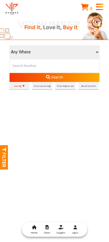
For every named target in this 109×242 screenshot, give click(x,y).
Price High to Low (65, 86)
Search (56, 77)
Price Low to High (42, 86)
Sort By (18, 86)
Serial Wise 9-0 (88, 86)
